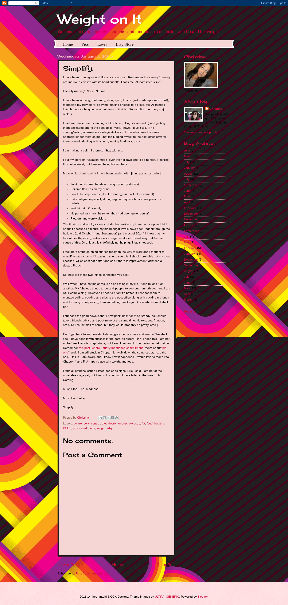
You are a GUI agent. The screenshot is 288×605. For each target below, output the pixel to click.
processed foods (84, 428)
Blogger (203, 596)
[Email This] (100, 418)
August (188, 173)
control (95, 423)
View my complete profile (200, 132)
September (191, 185)
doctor (112, 423)
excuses (134, 423)
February (190, 208)
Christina (215, 108)
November (191, 219)
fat (143, 423)
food (150, 423)
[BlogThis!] (104, 418)
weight (101, 428)
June (187, 190)
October (189, 225)
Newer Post (68, 564)
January (189, 167)
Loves (102, 44)
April (187, 150)
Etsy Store (125, 44)
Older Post (166, 564)
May (187, 196)
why (109, 428)
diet (104, 423)
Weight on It (100, 19)
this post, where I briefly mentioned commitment (111, 347)
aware (78, 423)
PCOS (67, 428)
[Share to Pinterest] (116, 418)
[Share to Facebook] (112, 418)
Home (68, 44)
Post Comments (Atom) (91, 573)
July (186, 162)
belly (86, 423)
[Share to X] (108, 418)
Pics (85, 44)
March (188, 156)
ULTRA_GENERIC (167, 596)
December (191, 213)
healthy (159, 423)
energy (122, 423)
